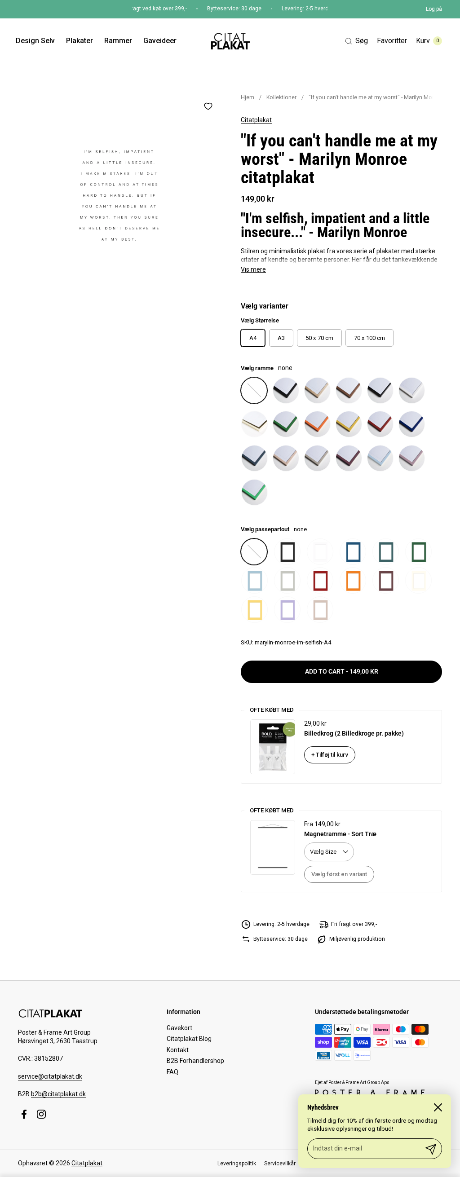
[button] (356, 41)
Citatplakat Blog (189, 1038)
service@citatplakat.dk (50, 1076)
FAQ (172, 1072)
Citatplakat (256, 119)
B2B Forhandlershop (195, 1060)
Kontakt (178, 1050)
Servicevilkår (280, 1163)
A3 (281, 338)
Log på (434, 9)
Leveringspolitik (236, 1163)
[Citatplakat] (230, 41)
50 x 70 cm (319, 338)
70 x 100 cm (369, 338)
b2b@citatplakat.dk (58, 1094)
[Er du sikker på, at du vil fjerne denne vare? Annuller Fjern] (118, 195)
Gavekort (179, 1028)
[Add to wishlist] (207, 105)
